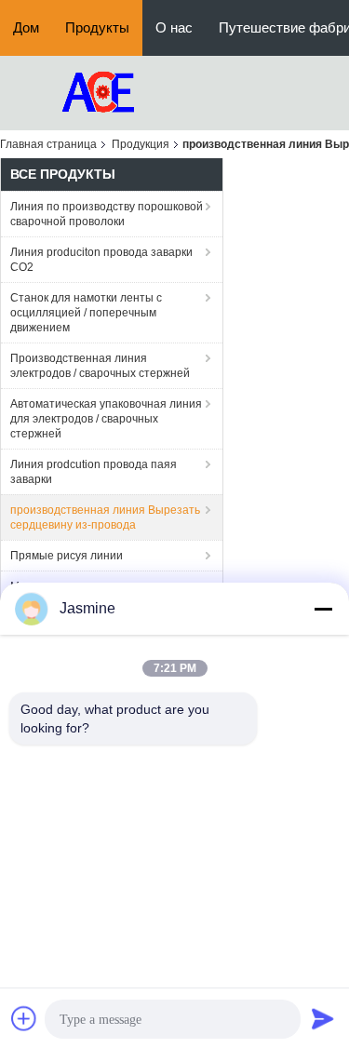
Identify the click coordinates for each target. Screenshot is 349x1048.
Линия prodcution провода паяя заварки (93, 472)
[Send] (323, 1018)
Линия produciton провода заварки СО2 (101, 260)
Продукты (97, 27)
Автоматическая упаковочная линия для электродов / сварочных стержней (106, 418)
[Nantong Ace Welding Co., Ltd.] (102, 92)
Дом (26, 27)
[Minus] (323, 609)
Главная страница (48, 144)
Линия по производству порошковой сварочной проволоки (106, 214)
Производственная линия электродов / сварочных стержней (100, 366)
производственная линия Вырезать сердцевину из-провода (105, 517)
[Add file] (24, 1018)
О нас (174, 27)
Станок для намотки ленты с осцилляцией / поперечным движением (86, 312)
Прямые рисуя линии (66, 555)
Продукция (140, 144)
